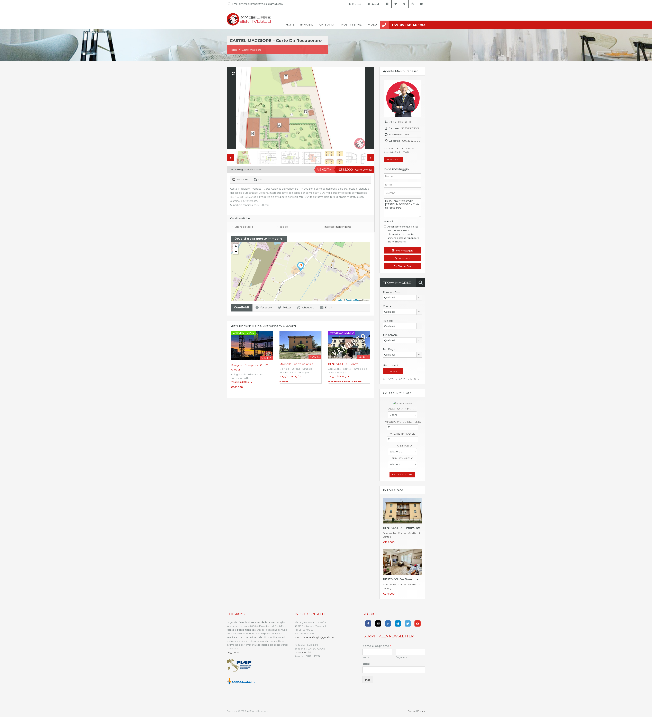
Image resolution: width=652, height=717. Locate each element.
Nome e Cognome (377, 646)
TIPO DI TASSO (402, 445)
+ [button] (236, 246)
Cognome (401, 657)
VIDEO (372, 24)
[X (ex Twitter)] (408, 623)
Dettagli (387, 536)
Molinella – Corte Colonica (296, 364)
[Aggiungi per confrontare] (233, 73)
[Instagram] (378, 623)
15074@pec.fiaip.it (304, 652)
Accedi (375, 4)
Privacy (421, 711)
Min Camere (390, 334)
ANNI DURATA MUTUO (402, 408)
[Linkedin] (388, 623)
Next (368, 108)
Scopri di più (393, 159)
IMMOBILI (307, 24)
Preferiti (357, 4)
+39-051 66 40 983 (408, 25)
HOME (290, 24)
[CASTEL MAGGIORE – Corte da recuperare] (300, 267)
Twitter (287, 307)
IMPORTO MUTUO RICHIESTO (402, 421)
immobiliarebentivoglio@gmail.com (261, 3)
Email (328, 307)
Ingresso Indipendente (337, 226)
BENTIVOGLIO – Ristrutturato (402, 527)
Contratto (388, 306)
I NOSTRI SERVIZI (351, 24)
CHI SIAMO (326, 24)
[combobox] (402, 297)
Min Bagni (389, 349)
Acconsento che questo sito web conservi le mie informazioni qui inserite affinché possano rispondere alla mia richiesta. (403, 234)
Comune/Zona (391, 292)
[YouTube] (417, 623)
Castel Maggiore (251, 49)
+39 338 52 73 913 (409, 128)
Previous (233, 108)
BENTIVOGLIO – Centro (343, 364)
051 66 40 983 (404, 122)
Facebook (266, 307)
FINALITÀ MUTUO (402, 458)
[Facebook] (368, 623)
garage (283, 226)
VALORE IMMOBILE (402, 433)
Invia (367, 679)
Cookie (412, 711)
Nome (366, 657)
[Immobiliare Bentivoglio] (249, 21)
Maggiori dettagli (240, 382)
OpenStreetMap (352, 300)
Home (233, 49)
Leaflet (339, 300)
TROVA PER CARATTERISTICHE (402, 378)
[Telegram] (398, 623)
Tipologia (388, 320)
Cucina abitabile (243, 226)
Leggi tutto (233, 652)
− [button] (236, 251)
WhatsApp (308, 307)
